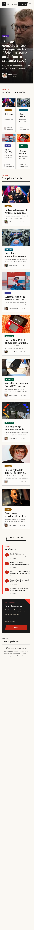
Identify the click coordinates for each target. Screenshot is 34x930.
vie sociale (25, 653)
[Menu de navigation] (30, 4)
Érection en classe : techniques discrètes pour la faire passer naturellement (20, 563)
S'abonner (16, 627)
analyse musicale (19, 651)
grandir (27, 651)
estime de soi (16, 656)
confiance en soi (17, 653)
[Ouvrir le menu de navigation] (8, 4)
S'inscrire (23, 4)
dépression (11, 648)
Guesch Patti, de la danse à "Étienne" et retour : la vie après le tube (19, 581)
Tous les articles (16, 538)
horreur (24, 648)
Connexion (14, 4)
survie (27, 658)
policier (19, 648)
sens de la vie (8, 653)
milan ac (23, 656)
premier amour (8, 651)
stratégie (9, 656)
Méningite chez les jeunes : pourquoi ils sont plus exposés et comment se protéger (19, 589)
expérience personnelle (10, 658)
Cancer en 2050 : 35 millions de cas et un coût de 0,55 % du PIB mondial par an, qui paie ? (20, 572)
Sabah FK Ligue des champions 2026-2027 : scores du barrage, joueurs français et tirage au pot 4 (19, 555)
